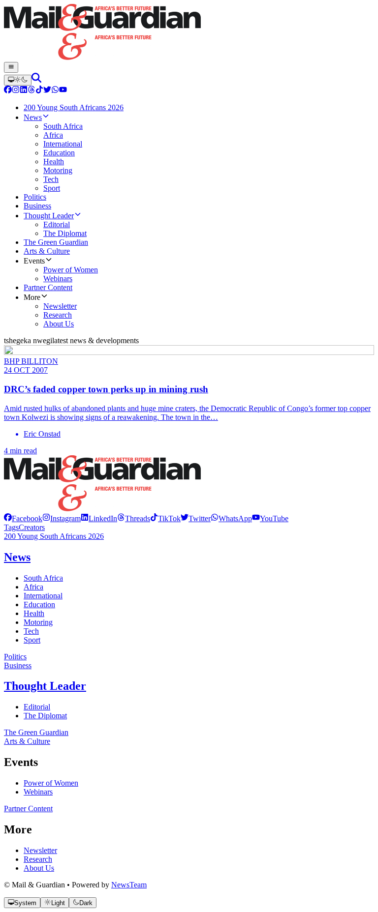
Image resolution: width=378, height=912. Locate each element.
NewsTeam (129, 885)
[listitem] (23, 518)
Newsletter (40, 850)
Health (34, 613)
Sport (32, 640)
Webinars (38, 792)
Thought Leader (45, 685)
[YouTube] (63, 91)
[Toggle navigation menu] (11, 67)
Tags (11, 527)
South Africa (43, 578)
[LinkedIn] (24, 91)
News (17, 557)
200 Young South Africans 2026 (54, 536)
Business (18, 665)
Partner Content (28, 808)
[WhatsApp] (55, 91)
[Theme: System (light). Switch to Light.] (18, 80)
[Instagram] (16, 91)
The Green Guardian (36, 732)
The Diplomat (45, 715)
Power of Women (51, 783)
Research (38, 859)
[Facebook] (8, 91)
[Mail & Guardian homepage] (189, 33)
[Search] (36, 80)
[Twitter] (47, 91)
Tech (31, 631)
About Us (39, 868)
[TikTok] (39, 91)
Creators (32, 527)
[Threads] (31, 91)
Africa (33, 587)
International (43, 595)
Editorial (37, 707)
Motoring (38, 622)
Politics (15, 656)
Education (39, 604)
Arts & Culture (27, 741)
